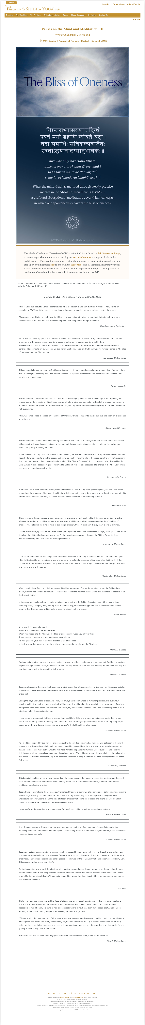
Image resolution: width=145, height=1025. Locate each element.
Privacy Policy (77, 997)
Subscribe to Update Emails (126, 4)
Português (64, 41)
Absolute (76, 264)
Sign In (105, 4)
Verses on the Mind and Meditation (69, 29)
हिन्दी (44, 41)
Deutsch (85, 41)
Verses (136, 19)
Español (52, 41)
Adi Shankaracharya (109, 253)
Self (52, 264)
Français (75, 41)
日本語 (104, 41)
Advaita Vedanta (82, 257)
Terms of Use (64, 997)
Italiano (95, 41)
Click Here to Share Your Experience (72, 297)
